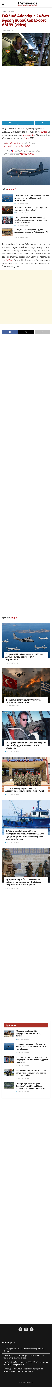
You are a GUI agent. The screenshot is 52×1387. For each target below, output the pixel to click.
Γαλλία (9, 260)
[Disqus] (26, 926)
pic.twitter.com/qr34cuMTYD (17, 146)
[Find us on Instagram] (31, 1329)
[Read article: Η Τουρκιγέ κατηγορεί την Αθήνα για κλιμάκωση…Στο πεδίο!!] (7, 210)
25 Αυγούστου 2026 (22, 203)
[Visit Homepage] (28, 3)
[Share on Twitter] (26, 123)
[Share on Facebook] (10, 123)
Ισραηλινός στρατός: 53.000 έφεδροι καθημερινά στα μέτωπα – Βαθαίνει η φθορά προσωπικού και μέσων (23, 882)
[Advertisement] (26, 94)
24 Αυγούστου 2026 (22, 237)
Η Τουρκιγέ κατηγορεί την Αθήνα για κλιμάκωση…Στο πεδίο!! (31, 208)
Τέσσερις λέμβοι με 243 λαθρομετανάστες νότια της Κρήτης (28, 1033)
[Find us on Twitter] (26, 1329)
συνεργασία (28, 135)
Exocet (26, 138)
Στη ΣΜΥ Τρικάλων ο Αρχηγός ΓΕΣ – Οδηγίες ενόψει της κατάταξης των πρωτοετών (32, 1059)
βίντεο (44, 131)
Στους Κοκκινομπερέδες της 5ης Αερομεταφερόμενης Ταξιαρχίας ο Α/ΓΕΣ (31, 231)
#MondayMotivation (14, 143)
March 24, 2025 (27, 154)
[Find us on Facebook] (20, 1329)
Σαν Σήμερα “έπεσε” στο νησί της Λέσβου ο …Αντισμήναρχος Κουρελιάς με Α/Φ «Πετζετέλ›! (31, 220)
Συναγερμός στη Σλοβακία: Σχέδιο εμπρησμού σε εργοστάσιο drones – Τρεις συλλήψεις (32, 1072)
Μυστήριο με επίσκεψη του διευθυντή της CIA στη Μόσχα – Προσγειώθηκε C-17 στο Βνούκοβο (31, 1085)
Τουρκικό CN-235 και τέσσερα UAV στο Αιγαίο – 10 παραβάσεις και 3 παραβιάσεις (32, 198)
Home (4, 11)
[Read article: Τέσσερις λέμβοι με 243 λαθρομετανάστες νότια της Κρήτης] (9, 1033)
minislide (11, 11)
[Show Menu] (3, 3)
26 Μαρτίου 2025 (8, 30)
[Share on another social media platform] (42, 123)
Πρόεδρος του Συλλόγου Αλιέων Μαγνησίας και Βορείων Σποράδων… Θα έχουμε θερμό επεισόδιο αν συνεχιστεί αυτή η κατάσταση (24, 835)
